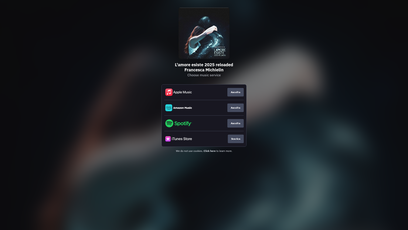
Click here (210, 150)
